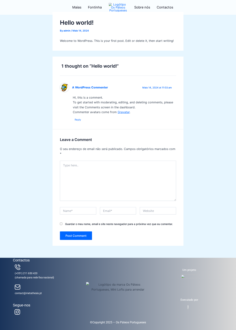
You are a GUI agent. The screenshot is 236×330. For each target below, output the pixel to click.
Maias (76, 7)
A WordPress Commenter (90, 87)
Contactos (165, 7)
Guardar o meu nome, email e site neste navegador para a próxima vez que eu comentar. (119, 224)
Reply (78, 119)
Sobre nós (142, 7)
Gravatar (124, 112)
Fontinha (95, 7)
